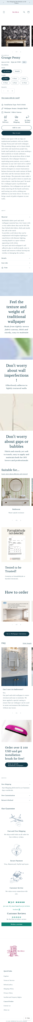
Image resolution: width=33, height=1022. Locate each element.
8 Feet (5, 83)
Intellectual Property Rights (13, 997)
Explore (6, 976)
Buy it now (16, 133)
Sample (17, 71)
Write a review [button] (16, 924)
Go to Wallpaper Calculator (16, 634)
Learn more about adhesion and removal (14, 474)
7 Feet (24, 79)
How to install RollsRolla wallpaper (15, 764)
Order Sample (27, 643)
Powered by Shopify (21, 1021)
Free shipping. (4, 64)
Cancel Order (9, 1001)
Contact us (7, 1006)
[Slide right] (21, 52)
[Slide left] (12, 52)
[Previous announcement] (3, 2)
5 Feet (5, 79)
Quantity (4, 87)
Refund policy (8, 985)
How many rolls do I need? (10, 98)
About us (6, 1010)
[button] (4, 12)
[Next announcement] (29, 2)
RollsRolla (13, 1021)
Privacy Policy (8, 993)
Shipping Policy (9, 989)
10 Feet (24, 83)
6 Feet (15, 79)
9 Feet (15, 83)
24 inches (6, 71)
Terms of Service (9, 980)
